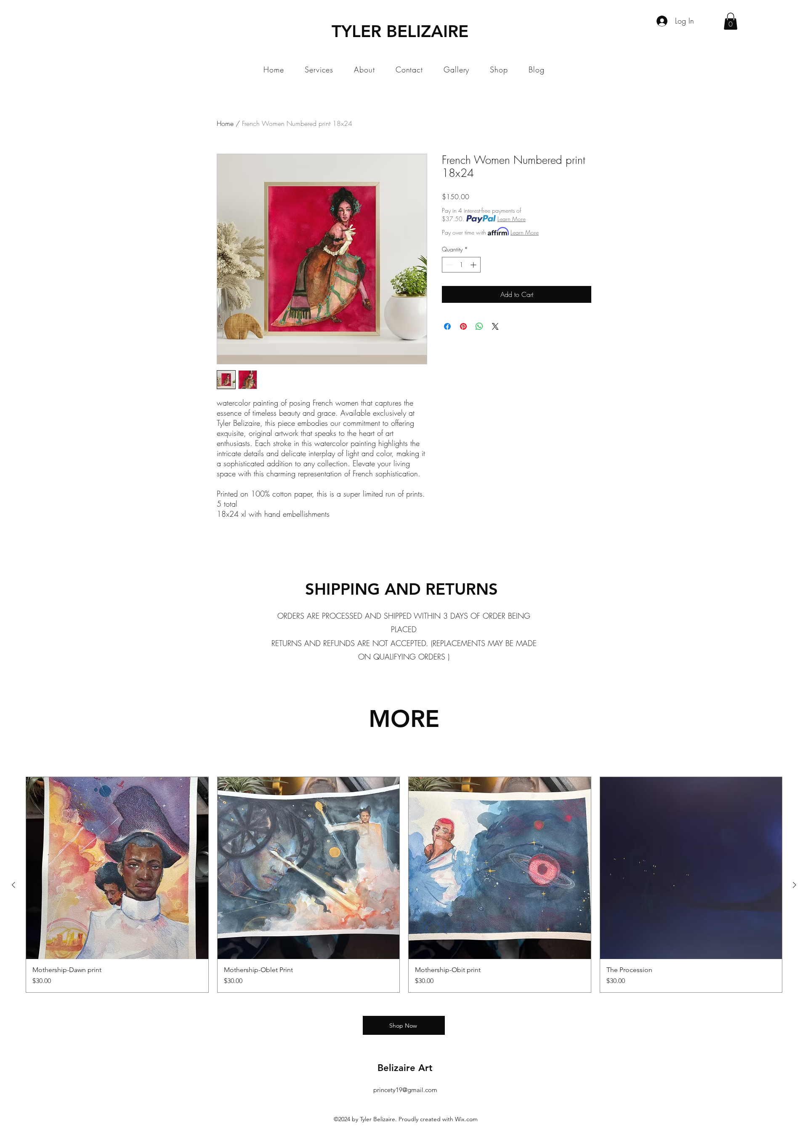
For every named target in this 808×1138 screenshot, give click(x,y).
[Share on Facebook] (447, 326)
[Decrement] (448, 264)
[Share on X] (495, 326)
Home (225, 123)
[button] (730, 21)
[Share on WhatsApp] (479, 326)
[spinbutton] (461, 264)
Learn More (511, 219)
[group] (404, 885)
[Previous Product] (13, 885)
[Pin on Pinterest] (463, 326)
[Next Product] (794, 885)
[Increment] (474, 264)
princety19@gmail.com (405, 1090)
